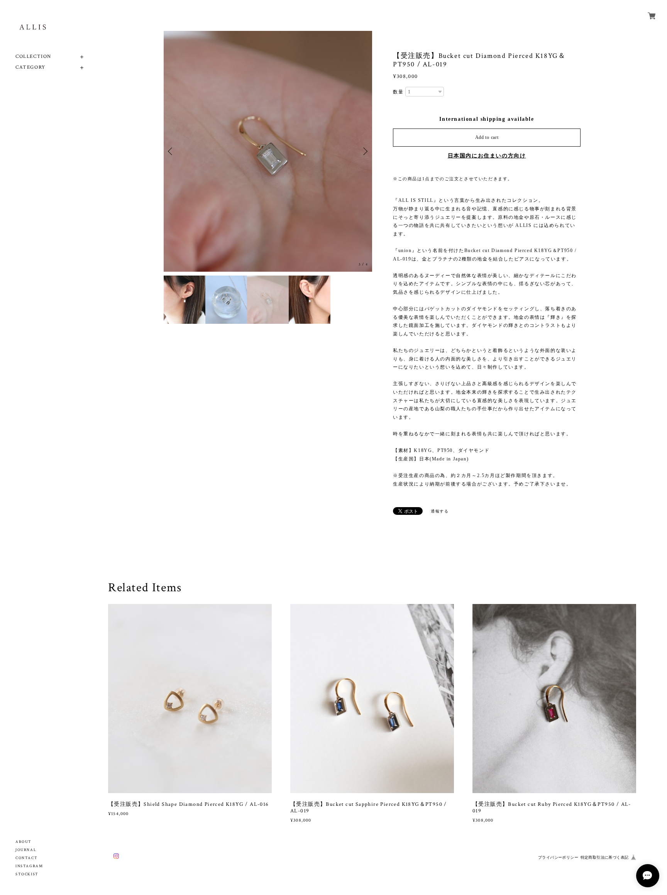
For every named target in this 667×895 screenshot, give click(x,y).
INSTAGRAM (29, 866)
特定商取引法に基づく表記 (605, 857)
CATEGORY (30, 67)
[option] (268, 151)
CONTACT (26, 858)
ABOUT (23, 841)
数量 (398, 92)
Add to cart (487, 137)
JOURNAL (25, 850)
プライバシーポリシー (558, 857)
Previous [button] (171, 151)
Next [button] (364, 151)
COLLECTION (33, 56)
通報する (440, 511)
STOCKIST (27, 874)
